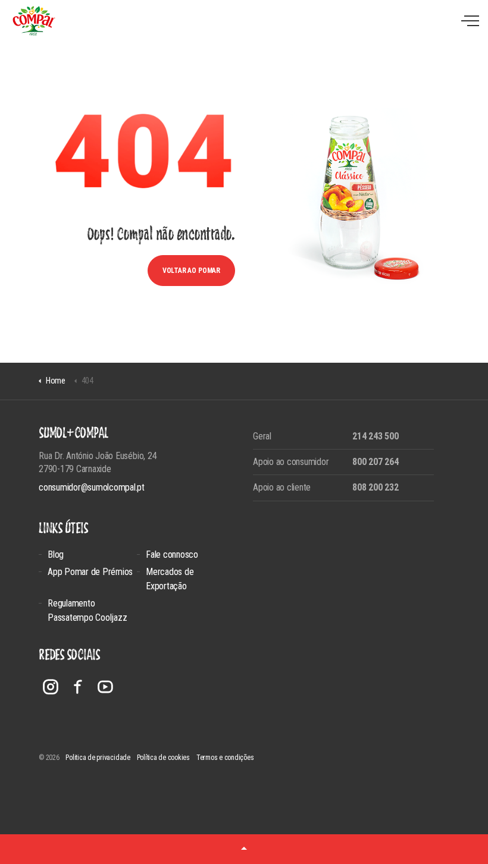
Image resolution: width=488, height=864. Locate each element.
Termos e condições (225, 757)
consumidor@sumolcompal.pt (92, 487)
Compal (33, 21)
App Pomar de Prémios (90, 571)
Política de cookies (163, 757)
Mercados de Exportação (169, 579)
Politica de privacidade (97, 757)
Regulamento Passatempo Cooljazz (87, 610)
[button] (244, 849)
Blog (56, 554)
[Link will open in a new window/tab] (50, 687)
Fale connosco (172, 554)
